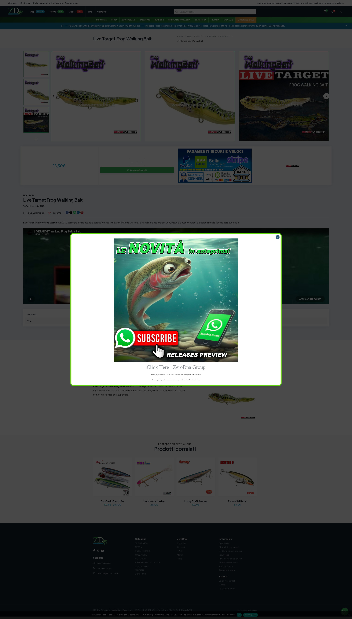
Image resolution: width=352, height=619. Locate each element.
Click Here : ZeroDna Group (176, 367)
